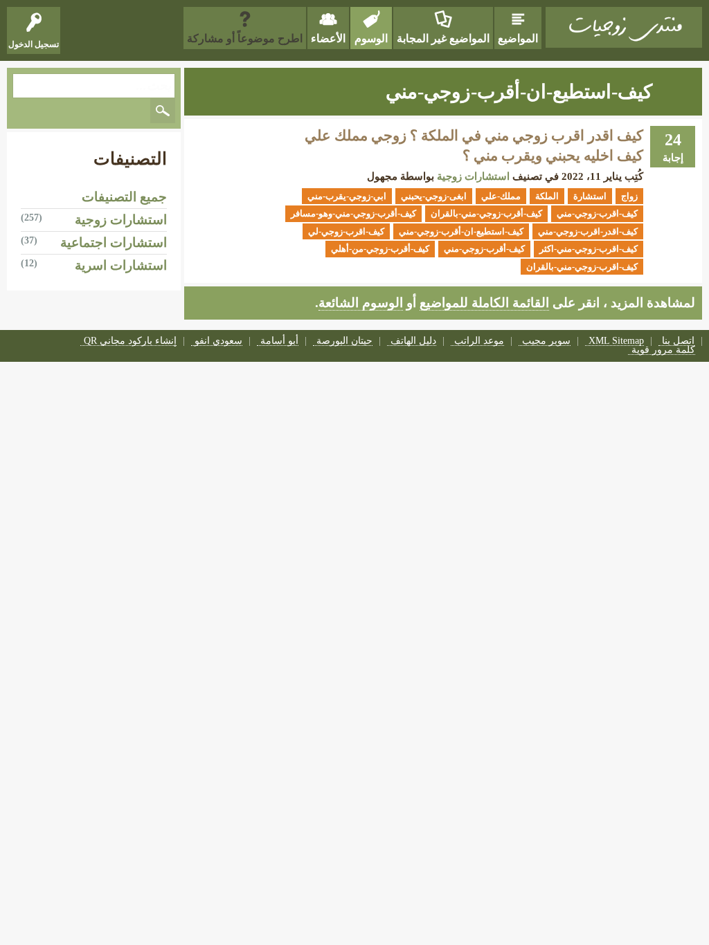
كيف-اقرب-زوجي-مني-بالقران (582, 267)
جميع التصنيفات (124, 197)
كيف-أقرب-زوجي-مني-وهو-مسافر (353, 213)
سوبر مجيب (546, 341)
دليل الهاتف (413, 341)
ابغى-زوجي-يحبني (434, 196)
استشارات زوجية (473, 176)
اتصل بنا (678, 341)
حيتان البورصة (344, 341)
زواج (629, 196)
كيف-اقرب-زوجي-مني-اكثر (588, 249)
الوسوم (371, 38)
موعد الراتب (479, 341)
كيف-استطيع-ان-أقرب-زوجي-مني (461, 231)
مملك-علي (501, 196)
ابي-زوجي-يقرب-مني (346, 196)
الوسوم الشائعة (360, 302)
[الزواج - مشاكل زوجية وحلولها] (624, 27)
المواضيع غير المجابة (443, 38)
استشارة (590, 196)
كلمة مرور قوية (663, 350)
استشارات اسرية (121, 265)
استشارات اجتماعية (113, 242)
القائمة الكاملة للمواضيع (484, 302)
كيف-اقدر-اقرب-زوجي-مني (588, 231)
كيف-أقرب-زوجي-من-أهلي (380, 249)
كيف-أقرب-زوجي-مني (484, 249)
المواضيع (518, 38)
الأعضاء (328, 38)
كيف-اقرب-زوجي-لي (346, 231)
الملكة (547, 196)
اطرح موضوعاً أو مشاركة (245, 38)
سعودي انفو (218, 341)
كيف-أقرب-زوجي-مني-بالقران (486, 213)
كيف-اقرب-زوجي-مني (597, 213)
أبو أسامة (279, 341)
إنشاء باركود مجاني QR (130, 341)
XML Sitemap (616, 341)
